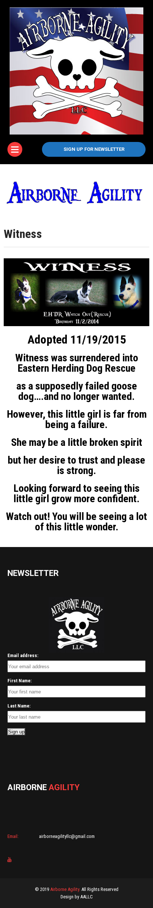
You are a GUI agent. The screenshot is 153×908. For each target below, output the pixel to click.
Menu (14, 149)
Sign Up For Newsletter (94, 149)
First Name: (19, 680)
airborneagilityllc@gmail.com (66, 836)
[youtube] (9, 859)
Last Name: (18, 706)
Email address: (22, 655)
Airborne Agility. (65, 889)
